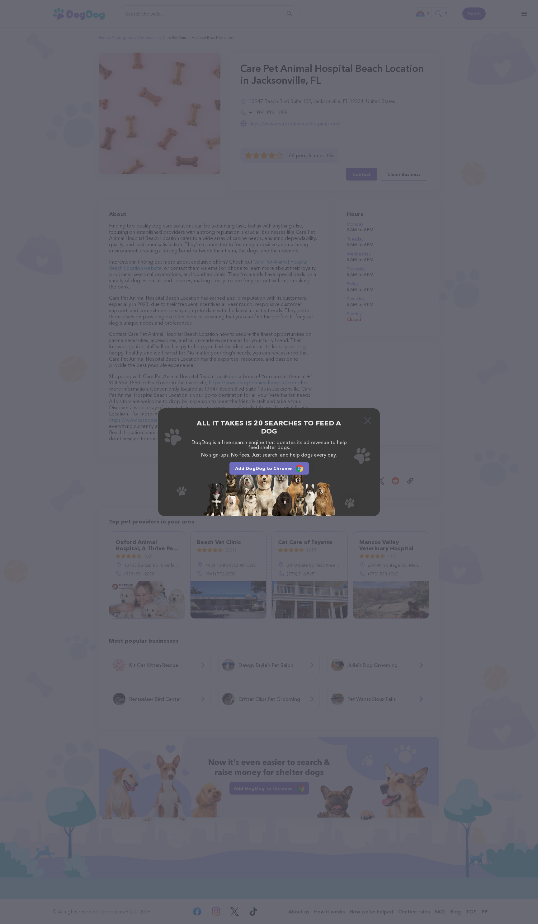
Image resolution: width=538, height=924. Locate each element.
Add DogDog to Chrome (263, 468)
